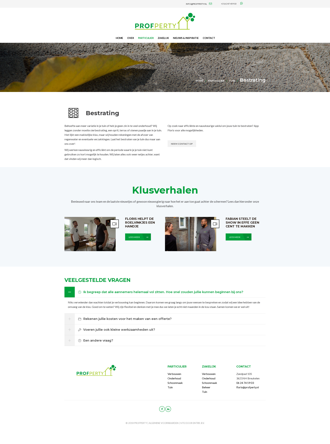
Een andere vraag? (98, 340)
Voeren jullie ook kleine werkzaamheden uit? (119, 330)
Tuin (232, 80)
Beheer (206, 387)
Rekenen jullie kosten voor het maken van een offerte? (127, 319)
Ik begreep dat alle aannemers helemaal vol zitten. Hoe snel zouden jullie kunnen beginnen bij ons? (163, 292)
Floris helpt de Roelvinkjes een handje (140, 222)
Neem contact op (182, 143)
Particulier (216, 80)
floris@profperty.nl (247, 387)
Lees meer (134, 237)
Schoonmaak (175, 382)
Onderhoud (174, 378)
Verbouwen (174, 373)
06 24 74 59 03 (245, 382)
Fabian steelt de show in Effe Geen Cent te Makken (242, 222)
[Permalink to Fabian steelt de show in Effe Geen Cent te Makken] (190, 250)
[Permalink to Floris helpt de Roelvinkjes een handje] (90, 250)
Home (200, 80)
